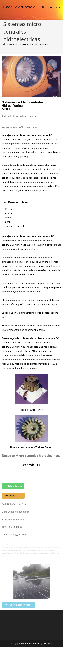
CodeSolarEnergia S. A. (24, 7)
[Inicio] (4, 44)
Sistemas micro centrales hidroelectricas (28, 44)
